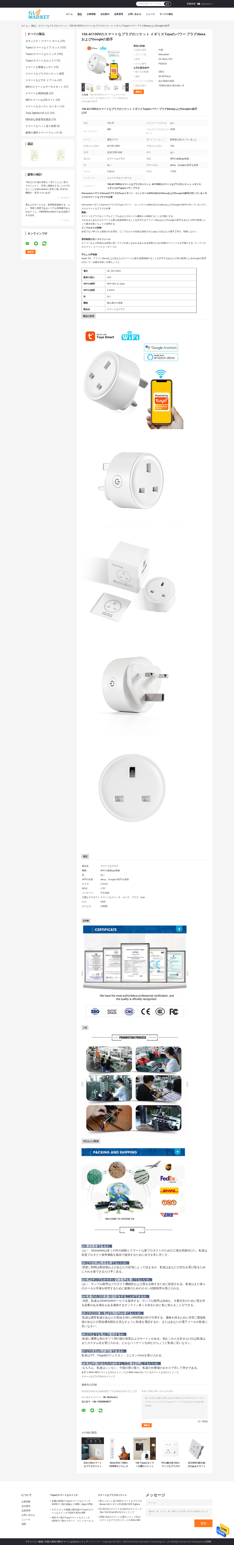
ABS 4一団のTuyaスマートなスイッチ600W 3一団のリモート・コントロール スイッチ (72, 1519)
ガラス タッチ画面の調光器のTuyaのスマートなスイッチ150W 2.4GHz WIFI (72, 1511)
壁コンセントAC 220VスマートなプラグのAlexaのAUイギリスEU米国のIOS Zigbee (120, 1502)
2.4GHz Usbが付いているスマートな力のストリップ (152, 1372)
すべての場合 (166, 14)
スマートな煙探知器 (36, 93)
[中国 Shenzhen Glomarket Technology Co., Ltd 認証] (34, 155)
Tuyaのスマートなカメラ (39, 60)
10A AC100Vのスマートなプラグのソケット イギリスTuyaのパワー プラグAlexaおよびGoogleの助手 (105, 98)
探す (167, 4)
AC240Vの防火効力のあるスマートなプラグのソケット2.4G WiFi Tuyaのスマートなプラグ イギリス (197, 1465)
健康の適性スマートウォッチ (42, 132)
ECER (208, 1541)
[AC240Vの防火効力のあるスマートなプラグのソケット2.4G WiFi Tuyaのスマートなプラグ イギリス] (196, 1448)
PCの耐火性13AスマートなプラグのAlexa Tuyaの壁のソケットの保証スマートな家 (171, 1465)
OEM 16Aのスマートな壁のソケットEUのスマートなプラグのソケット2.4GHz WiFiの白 (120, 1519)
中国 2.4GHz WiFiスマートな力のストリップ (66, 1541)
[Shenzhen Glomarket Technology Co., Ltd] (39, 14)
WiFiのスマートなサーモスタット (44, 86)
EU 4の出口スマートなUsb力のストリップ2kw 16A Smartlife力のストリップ (120, 1510)
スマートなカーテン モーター (42, 106)
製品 (80, 14)
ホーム (69, 14)
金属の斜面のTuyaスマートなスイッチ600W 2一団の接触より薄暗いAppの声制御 (72, 1503)
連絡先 (139, 92)
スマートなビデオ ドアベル (41, 80)
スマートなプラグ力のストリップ (98, 1376)
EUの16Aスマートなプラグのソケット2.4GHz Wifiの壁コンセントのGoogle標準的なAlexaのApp (92, 1465)
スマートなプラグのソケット (52, 25)
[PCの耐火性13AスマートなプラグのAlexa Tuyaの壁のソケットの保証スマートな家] (170, 1448)
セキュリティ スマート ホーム (42, 40)
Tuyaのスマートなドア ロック (42, 47)
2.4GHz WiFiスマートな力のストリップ (106, 1372)
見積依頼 (191, 3)
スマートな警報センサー (39, 67)
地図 (23, 1524)
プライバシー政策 (34, 1541)
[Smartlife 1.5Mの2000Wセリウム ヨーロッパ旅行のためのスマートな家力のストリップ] (118, 1448)
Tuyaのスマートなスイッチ (40, 54)
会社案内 (104, 14)
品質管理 (118, 14)
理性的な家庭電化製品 (38, 119)
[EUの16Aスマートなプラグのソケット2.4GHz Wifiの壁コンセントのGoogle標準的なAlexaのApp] (93, 1448)
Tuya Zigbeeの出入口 (37, 112)
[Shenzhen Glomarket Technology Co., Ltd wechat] (46, 244)
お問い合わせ (134, 14)
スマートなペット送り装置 (40, 126)
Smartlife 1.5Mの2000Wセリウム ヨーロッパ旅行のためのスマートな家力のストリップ (118, 1465)
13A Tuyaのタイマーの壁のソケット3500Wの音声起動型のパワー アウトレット (144, 1465)
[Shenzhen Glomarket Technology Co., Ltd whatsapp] (38, 244)
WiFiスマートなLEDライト (40, 99)
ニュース (150, 14)
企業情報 (91, 14)
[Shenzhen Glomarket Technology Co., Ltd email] (29, 244)
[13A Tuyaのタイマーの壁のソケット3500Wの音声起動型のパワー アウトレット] (144, 1448)
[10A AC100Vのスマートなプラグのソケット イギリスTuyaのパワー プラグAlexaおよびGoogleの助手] (104, 63)
